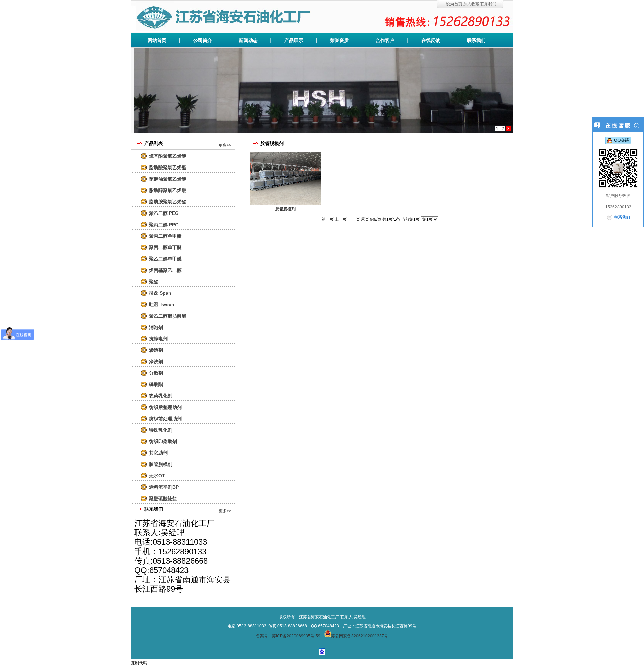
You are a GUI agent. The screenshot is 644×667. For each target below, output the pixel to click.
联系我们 (488, 4)
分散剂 (156, 373)
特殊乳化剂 (160, 430)
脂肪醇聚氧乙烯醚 (167, 190)
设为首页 (454, 4)
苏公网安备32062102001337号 (359, 636)
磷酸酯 (156, 384)
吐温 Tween (161, 304)
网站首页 (157, 40)
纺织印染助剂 (163, 441)
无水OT (157, 475)
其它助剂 (158, 453)
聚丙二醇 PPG (164, 224)
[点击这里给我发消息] (618, 140)
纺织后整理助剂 (165, 407)
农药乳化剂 (160, 395)
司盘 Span (160, 293)
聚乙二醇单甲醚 (165, 258)
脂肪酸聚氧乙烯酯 (167, 167)
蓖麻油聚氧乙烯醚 (167, 179)
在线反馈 (430, 40)
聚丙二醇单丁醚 (165, 247)
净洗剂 (156, 361)
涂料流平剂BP (164, 487)
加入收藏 (471, 4)
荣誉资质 (339, 40)
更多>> (225, 145)
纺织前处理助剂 (165, 418)
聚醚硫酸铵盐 (163, 498)
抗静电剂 (158, 338)
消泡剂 (156, 327)
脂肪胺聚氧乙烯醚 (167, 201)
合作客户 (385, 40)
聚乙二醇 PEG (164, 213)
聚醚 (153, 281)
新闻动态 (248, 40)
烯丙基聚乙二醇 (165, 270)
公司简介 (202, 40)
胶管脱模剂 (160, 464)
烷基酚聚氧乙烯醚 (167, 156)
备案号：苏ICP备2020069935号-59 (288, 636)
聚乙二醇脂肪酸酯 (167, 316)
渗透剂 (156, 350)
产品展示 (293, 40)
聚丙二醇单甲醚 (165, 236)
